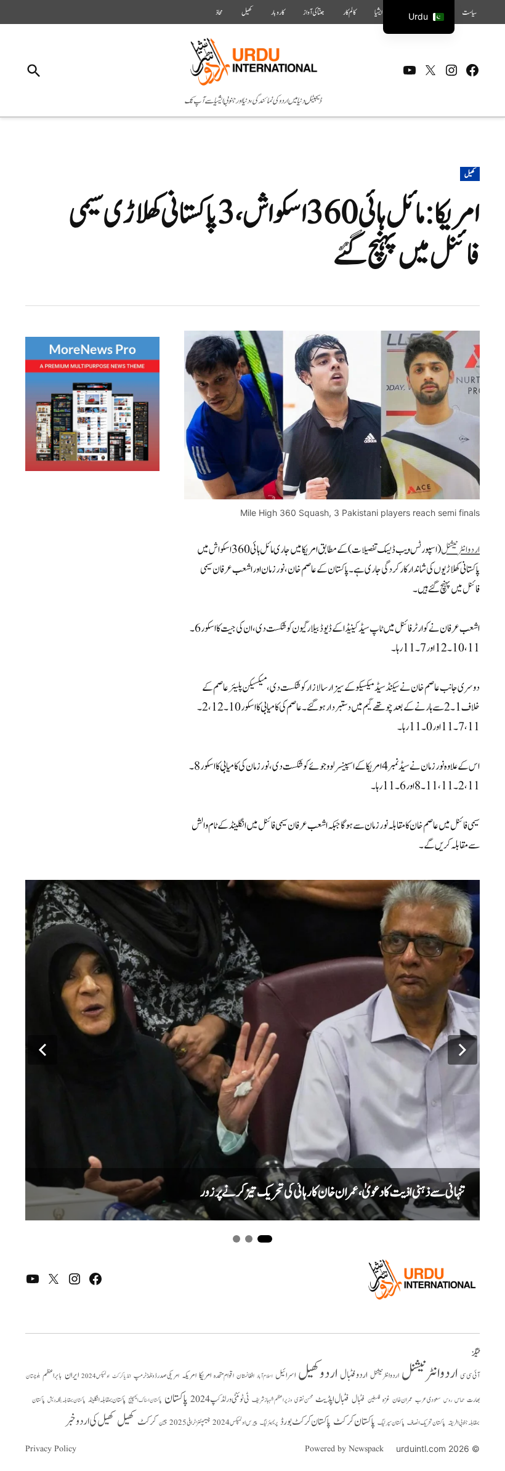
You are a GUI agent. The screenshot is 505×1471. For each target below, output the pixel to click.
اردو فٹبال (354, 1375)
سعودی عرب (428, 1400)
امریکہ (189, 1375)
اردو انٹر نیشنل (384, 1375)
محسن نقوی (303, 1400)
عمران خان (402, 1400)
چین (163, 1422)
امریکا (205, 1375)
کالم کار (349, 12)
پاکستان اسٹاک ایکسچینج (145, 1400)
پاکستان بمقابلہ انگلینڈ (107, 1400)
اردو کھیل (317, 1373)
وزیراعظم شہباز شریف (272, 1400)
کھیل (246, 12)
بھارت (473, 1400)
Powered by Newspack (344, 1449)
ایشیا (378, 12)
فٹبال (358, 1399)
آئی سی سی (470, 1375)
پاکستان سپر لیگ (391, 1423)
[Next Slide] (462, 1050)
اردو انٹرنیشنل (460, 549)
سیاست (469, 12)
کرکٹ (146, 1421)
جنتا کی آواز (314, 12)
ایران (72, 1375)
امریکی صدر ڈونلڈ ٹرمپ (156, 1376)
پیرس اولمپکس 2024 (234, 1423)
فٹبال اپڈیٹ (332, 1399)
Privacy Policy (50, 1449)
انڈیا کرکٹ (121, 1376)
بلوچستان (33, 1376)
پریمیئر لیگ (269, 1423)
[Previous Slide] (42, 1050)
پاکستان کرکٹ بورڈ (305, 1422)
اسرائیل (285, 1375)
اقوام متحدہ (224, 1375)
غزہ (386, 1400)
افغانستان (245, 1376)
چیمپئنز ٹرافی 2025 (189, 1423)
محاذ (219, 12)
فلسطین (374, 1400)
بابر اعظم (52, 1375)
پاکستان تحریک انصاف (426, 1422)
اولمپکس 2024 (95, 1376)
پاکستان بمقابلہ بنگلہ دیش (66, 1400)
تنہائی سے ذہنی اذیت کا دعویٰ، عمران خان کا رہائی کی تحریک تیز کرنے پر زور (332, 1192)
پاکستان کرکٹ (354, 1421)
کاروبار (278, 12)
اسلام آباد (265, 1376)
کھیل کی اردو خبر (90, 1421)
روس (447, 1400)
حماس (459, 1400)
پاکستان (176, 1398)
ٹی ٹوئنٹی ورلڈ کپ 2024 (219, 1399)
